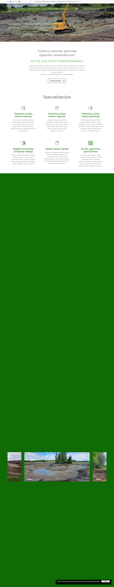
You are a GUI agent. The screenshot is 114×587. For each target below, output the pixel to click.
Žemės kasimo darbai (57, 148)
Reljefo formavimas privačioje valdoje (23, 150)
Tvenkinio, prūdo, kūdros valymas (57, 115)
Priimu (105, 581)
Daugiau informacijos (94, 581)
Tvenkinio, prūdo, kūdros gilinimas (91, 115)
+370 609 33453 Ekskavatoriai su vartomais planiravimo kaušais (57, 2)
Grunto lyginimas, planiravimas (90, 150)
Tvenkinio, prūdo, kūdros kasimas (23, 115)
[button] (57, 81)
